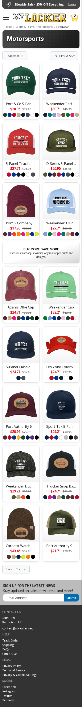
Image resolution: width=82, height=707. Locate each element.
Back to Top (16, 569)
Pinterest (8, 700)
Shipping (8, 645)
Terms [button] (72, 4)
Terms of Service (13, 670)
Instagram (9, 691)
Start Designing (21, 92)
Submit (71, 598)
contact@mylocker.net (17, 628)
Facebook (9, 687)
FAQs (6, 649)
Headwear (15, 56)
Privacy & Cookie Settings (19, 675)
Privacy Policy (11, 666)
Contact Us (9, 654)
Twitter (7, 696)
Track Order (10, 640)
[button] (6, 17)
